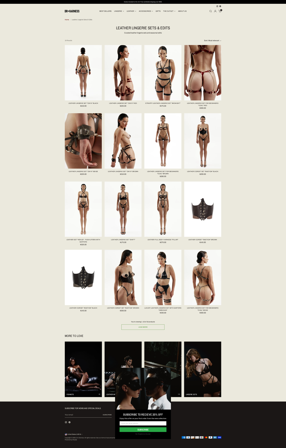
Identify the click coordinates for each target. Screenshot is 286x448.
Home (67, 20)
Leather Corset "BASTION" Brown (202, 239)
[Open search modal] (210, 11)
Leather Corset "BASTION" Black (83, 308)
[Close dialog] (166, 372)
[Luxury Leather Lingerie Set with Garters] (162, 277)
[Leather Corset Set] (202, 141)
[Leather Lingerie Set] (83, 72)
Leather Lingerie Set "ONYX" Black (83, 103)
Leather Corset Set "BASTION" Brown (123, 308)
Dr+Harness (80, 438)
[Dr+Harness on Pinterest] (220, 6)
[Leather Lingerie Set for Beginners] (202, 72)
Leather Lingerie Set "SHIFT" (123, 239)
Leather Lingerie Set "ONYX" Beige (83, 171)
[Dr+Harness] (72, 11)
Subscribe (107, 415)
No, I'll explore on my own (143, 434)
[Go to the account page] (215, 11)
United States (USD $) (74, 434)
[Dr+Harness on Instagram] (217, 6)
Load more (143, 327)
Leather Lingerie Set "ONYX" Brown (123, 171)
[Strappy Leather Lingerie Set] (162, 72)
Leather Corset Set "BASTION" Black (202, 171)
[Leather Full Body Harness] (162, 209)
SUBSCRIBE (143, 429)
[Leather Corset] (202, 209)
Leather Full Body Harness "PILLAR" (163, 239)
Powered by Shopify (71, 440)
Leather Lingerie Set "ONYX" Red (123, 103)
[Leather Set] (83, 209)
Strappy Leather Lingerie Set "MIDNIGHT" (162, 103)
